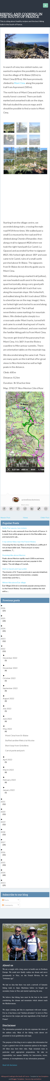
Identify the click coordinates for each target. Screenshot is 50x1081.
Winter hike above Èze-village (14, 582)
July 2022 (8, 708)
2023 (4, 638)
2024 (4, 628)
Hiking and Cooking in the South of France (21, 15)
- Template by (38, 1076)
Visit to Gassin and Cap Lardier (14, 569)
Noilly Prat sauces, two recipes (14, 528)
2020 (4, 811)
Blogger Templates (18, 1079)
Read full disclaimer (10, 1065)
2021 (4, 801)
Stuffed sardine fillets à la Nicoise (20, 740)
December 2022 (11, 658)
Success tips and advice (33, 1079)
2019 (4, 822)
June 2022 (8, 718)
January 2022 (10, 790)
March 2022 (9, 769)
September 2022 (11, 688)
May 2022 (8, 729)
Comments (8, 905)
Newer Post (5, 517)
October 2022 (10, 678)
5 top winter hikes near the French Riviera (19, 542)
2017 (4, 842)
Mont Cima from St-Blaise (17, 735)
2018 (4, 832)
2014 (4, 872)
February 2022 (10, 780)
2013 (4, 883)
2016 (4, 852)
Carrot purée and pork (16, 750)
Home (25, 517)
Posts (6, 900)
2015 (4, 862)
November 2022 (11, 668)
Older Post (45, 517)
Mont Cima (19, 83)
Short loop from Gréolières (18, 745)
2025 (4, 618)
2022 (4, 648)
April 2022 (8, 759)
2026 (4, 608)
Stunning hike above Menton (13, 555)
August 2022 (9, 698)
